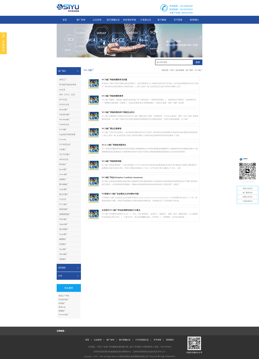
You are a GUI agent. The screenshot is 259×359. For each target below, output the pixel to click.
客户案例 (162, 20)
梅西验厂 (63, 239)
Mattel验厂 (63, 254)
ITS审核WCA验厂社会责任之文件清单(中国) (120, 194)
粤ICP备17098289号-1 (166, 356)
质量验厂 (62, 311)
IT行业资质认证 (142, 340)
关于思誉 (178, 20)
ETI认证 (62, 199)
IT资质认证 (145, 20)
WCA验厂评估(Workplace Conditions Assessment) (122, 177)
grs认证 (62, 90)
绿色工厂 (63, 80)
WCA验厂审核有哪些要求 (112, 96)
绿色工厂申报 (64, 296)
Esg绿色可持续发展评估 (69, 134)
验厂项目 (189, 70)
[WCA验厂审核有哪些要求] (93, 106)
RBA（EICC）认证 (67, 95)
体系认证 (62, 307)
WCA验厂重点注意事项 (111, 129)
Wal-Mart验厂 (64, 119)
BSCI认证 (63, 100)
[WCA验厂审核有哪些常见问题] (93, 90)
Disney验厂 (63, 110)
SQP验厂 (63, 149)
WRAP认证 (63, 159)
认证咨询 (97, 20)
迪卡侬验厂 (64, 229)
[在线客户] (3, 43)
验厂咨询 (81, 20)
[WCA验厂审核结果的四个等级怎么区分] (93, 122)
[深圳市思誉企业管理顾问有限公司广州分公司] (99, 8)
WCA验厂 (63, 129)
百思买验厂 (64, 209)
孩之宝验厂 (64, 194)
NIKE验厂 (63, 219)
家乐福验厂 (64, 184)
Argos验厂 (63, 234)
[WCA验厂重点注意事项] (93, 139)
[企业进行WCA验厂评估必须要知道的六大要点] (93, 220)
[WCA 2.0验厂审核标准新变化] (93, 155)
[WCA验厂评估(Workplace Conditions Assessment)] (93, 187)
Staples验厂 (63, 224)
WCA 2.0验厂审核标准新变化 (114, 145)
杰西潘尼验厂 (65, 214)
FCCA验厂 (63, 204)
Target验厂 (63, 189)
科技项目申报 (129, 20)
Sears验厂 (63, 249)
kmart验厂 (63, 169)
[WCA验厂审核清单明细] (93, 171)
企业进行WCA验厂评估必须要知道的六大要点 (121, 210)
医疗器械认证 (113, 20)
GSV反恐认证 (65, 144)
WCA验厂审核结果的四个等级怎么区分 (118, 112)
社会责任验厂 (65, 115)
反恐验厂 (62, 303)
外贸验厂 (63, 244)
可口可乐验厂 (65, 154)
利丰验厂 (63, 164)
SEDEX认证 (64, 105)
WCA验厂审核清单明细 (111, 161)
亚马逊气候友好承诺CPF (69, 85)
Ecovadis (62, 139)
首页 (65, 20)
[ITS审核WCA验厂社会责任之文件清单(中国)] (93, 204)
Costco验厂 (63, 174)
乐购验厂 (63, 259)
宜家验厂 (63, 179)
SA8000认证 (64, 124)
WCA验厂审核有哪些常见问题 (114, 80)
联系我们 (194, 20)
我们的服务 (179, 70)
